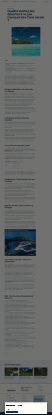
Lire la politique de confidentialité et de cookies (12, 409)
